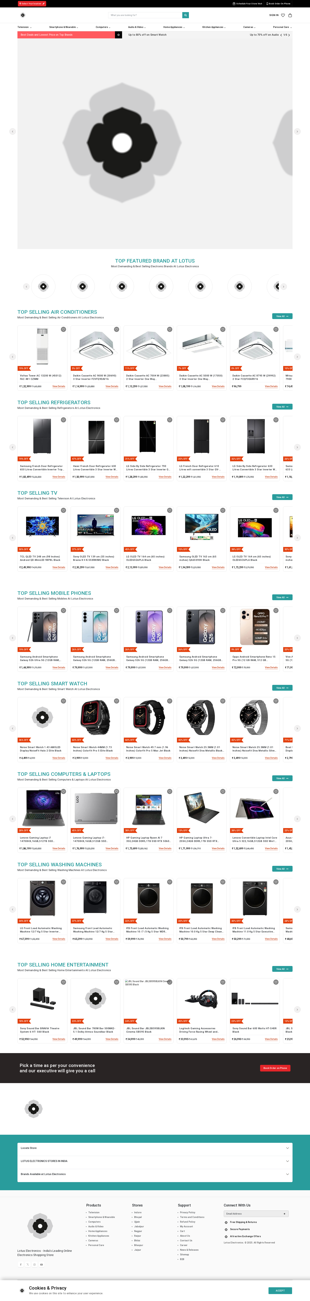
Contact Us (186, 1240)
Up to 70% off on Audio (264, 34)
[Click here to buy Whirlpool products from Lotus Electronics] (239, 286)
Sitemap (184, 1254)
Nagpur (138, 1231)
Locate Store (28, 1148)
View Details (58, 386)
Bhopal (138, 1217)
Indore (138, 1212)
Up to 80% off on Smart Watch (148, 34)
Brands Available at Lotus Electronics (43, 1174)
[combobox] (148, 15)
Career (184, 1245)
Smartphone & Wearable (101, 1217)
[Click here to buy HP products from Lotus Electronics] (43, 286)
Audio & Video (95, 1226)
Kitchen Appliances (98, 1236)
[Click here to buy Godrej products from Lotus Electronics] (161, 286)
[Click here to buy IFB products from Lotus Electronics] (122, 286)
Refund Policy (187, 1222)
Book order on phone (279, 3)
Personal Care (96, 1245)
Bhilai (137, 1240)
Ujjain (137, 1222)
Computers (94, 1222)
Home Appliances (97, 1231)
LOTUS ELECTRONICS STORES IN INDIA (44, 1161)
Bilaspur (138, 1245)
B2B (182, 1259)
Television (94, 1212)
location (32, 4)
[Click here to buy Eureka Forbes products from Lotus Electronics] (83, 286)
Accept (280, 1290)
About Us (185, 1236)
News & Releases (189, 1250)
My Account (186, 1226)
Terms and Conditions (192, 1217)
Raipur (137, 1236)
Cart (182, 1231)
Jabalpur (139, 1226)
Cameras (93, 1240)
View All (280, 316)
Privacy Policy (187, 1212)
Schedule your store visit (249, 3)
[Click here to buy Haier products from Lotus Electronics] (200, 286)
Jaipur (137, 1250)
